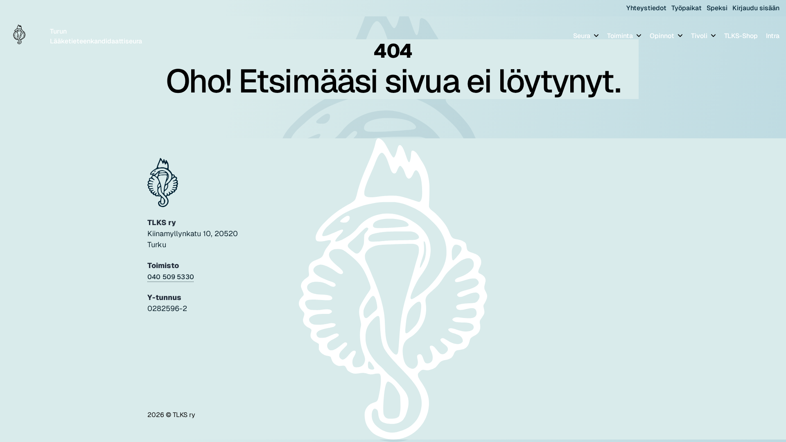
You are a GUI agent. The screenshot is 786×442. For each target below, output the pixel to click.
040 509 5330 (170, 277)
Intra (772, 36)
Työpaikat (686, 8)
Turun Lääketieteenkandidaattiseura (96, 36)
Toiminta (621, 36)
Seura (582, 36)
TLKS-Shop (741, 36)
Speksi (717, 8)
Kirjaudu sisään (755, 8)
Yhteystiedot (646, 8)
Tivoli (700, 36)
